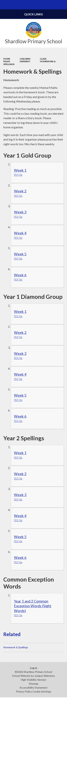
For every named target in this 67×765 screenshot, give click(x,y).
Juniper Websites (44, 675)
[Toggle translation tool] (53, 4)
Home (6, 59)
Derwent (25, 61)
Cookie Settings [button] (41, 691)
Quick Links (33, 14)
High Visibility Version (33, 679)
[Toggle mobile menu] (4, 4)
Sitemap (33, 683)
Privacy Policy (24, 691)
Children (25, 59)
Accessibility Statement (33, 687)
